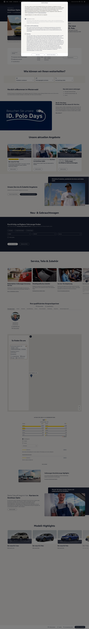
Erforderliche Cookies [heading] (31, 18)
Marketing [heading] (28, 33)
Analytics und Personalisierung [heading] (32, 25)
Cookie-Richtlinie (31, 12)
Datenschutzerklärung (42, 12)
